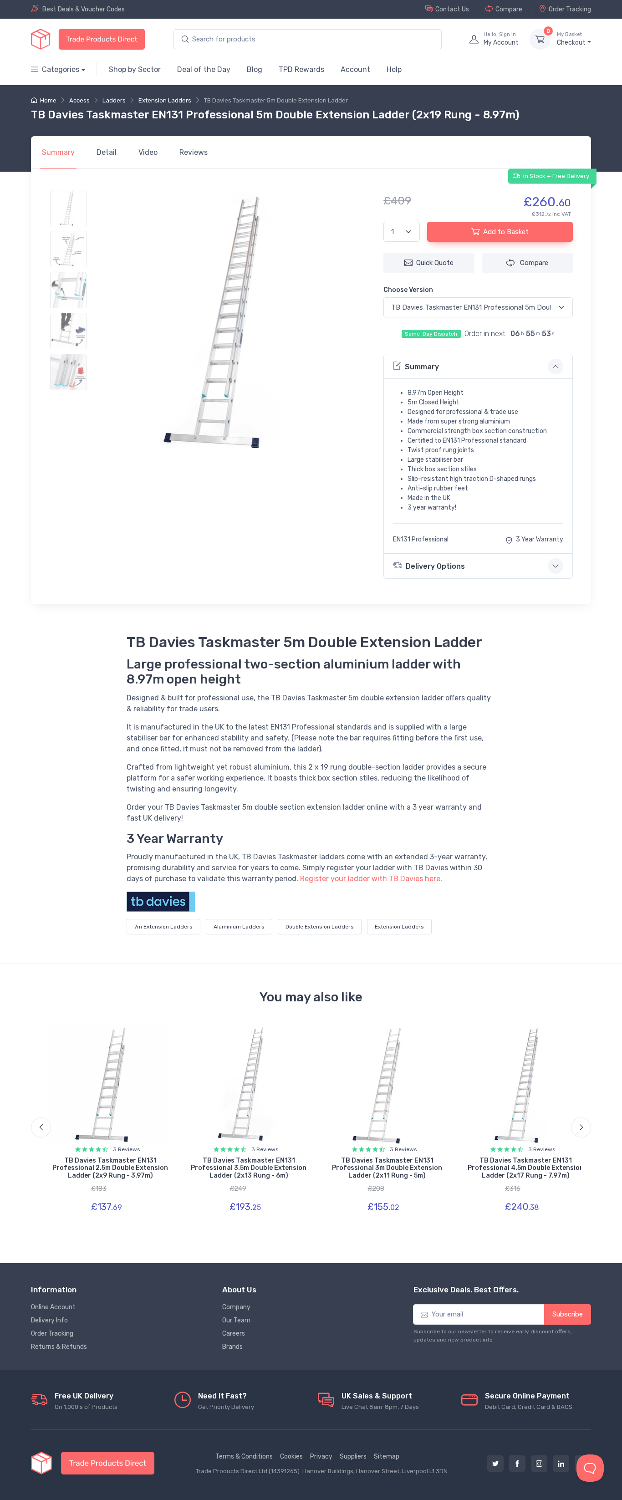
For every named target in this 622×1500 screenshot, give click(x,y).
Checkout (571, 38)
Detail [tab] (107, 152)
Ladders (114, 100)
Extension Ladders (164, 100)
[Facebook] (517, 1463)
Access (79, 100)
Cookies (291, 1456)
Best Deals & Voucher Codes (83, 9)
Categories (60, 69)
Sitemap (386, 1456)
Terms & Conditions (244, 1456)
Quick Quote (435, 263)
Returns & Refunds (59, 1347)
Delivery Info (49, 1320)
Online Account (53, 1307)
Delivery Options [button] (435, 566)
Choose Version (408, 290)
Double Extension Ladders (320, 926)
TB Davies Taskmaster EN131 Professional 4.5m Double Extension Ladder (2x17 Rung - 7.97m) (526, 1168)
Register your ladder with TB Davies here (370, 878)
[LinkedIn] (561, 1463)
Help (394, 69)
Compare (508, 9)
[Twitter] (495, 1463)
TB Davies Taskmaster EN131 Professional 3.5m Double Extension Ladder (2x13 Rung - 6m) (248, 1168)
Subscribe (567, 1314)
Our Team (236, 1320)
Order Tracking (570, 9)
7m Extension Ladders (163, 926)
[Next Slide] (581, 1127)
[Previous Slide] (41, 1127)
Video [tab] (148, 152)
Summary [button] (422, 366)
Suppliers (353, 1456)
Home (48, 100)
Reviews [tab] (193, 152)
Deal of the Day (203, 69)
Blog (254, 69)
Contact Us (452, 9)
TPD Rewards (301, 69)
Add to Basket (506, 232)
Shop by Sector (135, 69)
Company (236, 1307)
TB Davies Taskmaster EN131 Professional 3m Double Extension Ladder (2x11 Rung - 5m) (387, 1168)
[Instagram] (539, 1463)
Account (355, 69)
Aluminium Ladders (239, 926)
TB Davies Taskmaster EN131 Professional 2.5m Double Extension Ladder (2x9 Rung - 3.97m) (110, 1168)
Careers (233, 1333)
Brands (232, 1347)
